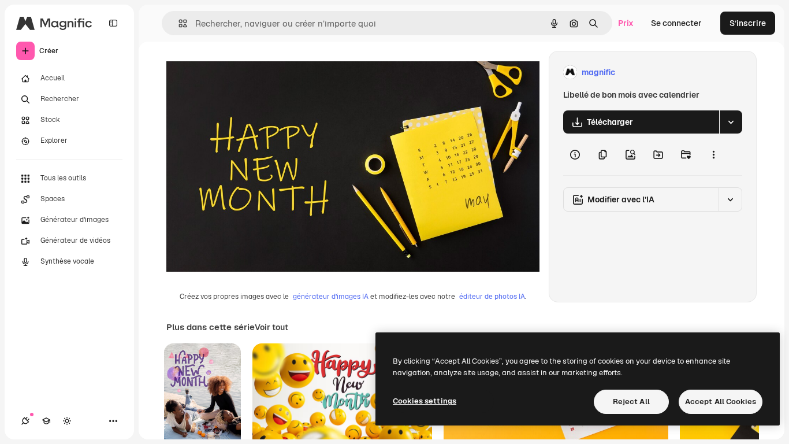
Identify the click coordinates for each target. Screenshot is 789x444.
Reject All (631, 401)
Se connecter (676, 23)
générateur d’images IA (331, 296)
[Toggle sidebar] (113, 23)
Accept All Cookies (720, 401)
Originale (242, 72)
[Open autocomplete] (178, 23)
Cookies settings (424, 401)
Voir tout (271, 327)
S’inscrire (748, 23)
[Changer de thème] (67, 421)
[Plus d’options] (713, 154)
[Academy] (46, 421)
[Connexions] (25, 421)
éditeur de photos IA (492, 296)
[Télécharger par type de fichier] (730, 122)
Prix (626, 23)
